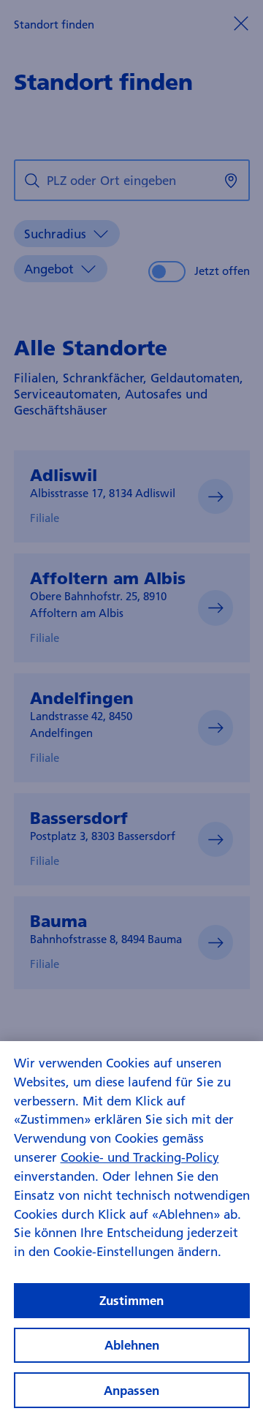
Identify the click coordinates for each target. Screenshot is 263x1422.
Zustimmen (131, 1300)
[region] (131, 1231)
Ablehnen (131, 1345)
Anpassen (131, 1390)
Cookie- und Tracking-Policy (140, 1157)
